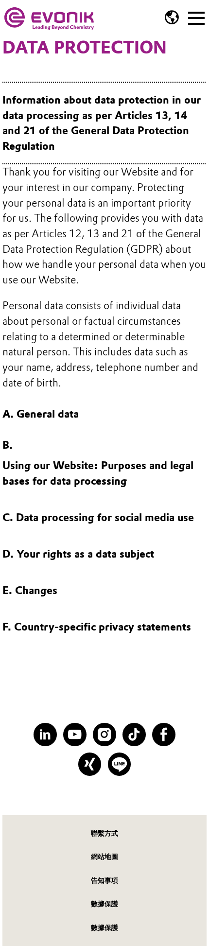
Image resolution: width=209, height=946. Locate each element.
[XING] (89, 764)
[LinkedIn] (45, 734)
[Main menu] (196, 17)
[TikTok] (133, 734)
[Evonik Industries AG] (49, 18)
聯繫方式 (104, 833)
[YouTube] (74, 734)
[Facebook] (163, 734)
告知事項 (104, 880)
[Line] (119, 764)
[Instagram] (104, 734)
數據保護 (104, 903)
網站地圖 (104, 856)
